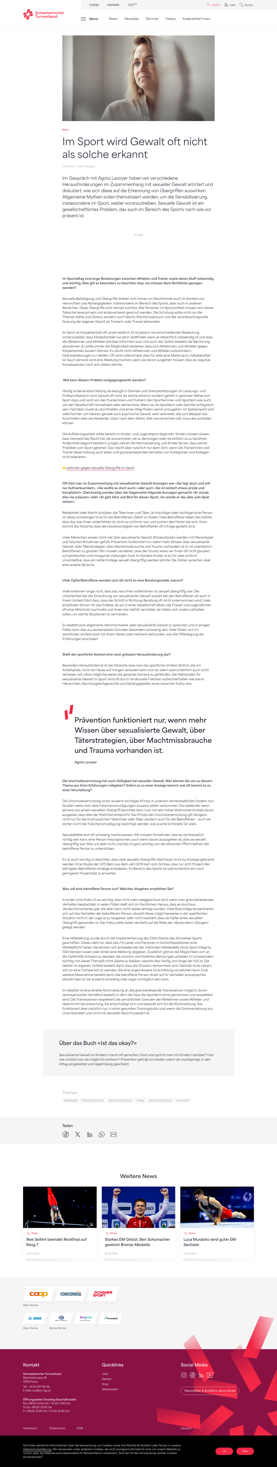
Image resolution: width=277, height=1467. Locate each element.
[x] (77, 1134)
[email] (113, 1134)
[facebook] (65, 1134)
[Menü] (83, 18)
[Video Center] (210, 1375)
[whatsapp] (101, 1134)
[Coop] (94, 4)
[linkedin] (89, 1134)
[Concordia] (113, 4)
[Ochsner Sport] (132, 4)
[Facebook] (192, 1375)
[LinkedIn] (201, 1375)
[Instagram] (184, 1375)
